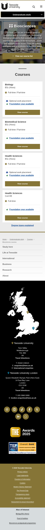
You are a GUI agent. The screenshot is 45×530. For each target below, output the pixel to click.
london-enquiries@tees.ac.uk (23, 398)
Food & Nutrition (22, 518)
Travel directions (22, 358)
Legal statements (22, 475)
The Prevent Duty (22, 490)
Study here (7, 247)
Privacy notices (22, 472)
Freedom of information (22, 479)
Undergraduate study (22, 15)
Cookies (22, 483)
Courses (30, 239)
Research (7, 270)
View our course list (24, 56)
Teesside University (10, 6)
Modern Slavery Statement (23, 487)
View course (22, 112)
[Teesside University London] (33, 328)
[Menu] (41, 7)
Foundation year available (21, 104)
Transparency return (22, 494)
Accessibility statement (22, 498)
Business (7, 264)
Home (4, 239)
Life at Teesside (9, 253)
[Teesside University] (28, 312)
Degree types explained (22, 225)
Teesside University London (23, 373)
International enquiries (23, 368)
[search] (33, 6)
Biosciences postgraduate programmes (22, 523)
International (8, 258)
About (5, 276)
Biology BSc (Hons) (22, 514)
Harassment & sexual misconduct (22, 502)
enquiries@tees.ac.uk (23, 366)
